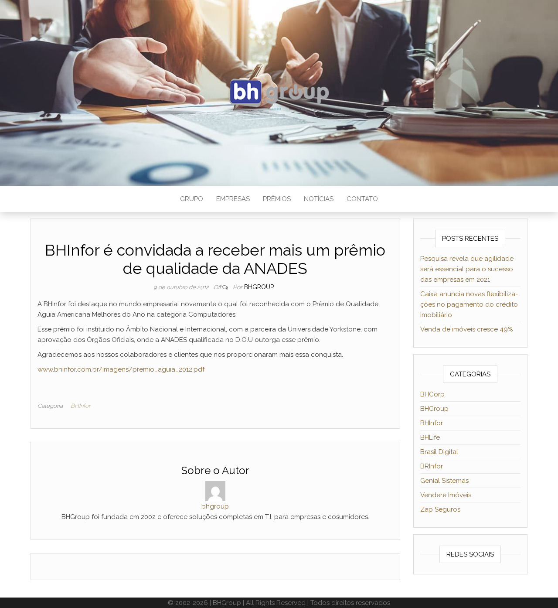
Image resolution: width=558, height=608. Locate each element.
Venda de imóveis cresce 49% (466, 329)
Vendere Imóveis (445, 495)
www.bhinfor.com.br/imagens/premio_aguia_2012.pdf (120, 369)
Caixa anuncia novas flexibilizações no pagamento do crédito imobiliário (469, 304)
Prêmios (277, 199)
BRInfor (431, 466)
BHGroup (434, 409)
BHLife (430, 437)
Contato (362, 199)
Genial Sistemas (444, 481)
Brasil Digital (439, 452)
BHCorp (432, 394)
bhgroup (259, 287)
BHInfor (80, 406)
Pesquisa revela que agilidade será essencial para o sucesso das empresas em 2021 (467, 269)
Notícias (318, 199)
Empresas (233, 199)
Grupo (191, 199)
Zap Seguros (440, 509)
